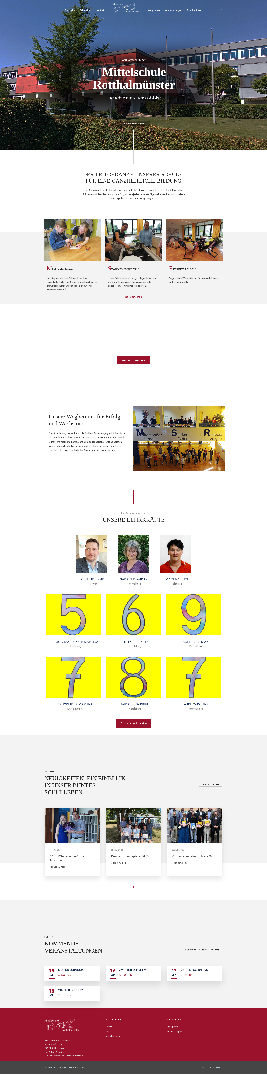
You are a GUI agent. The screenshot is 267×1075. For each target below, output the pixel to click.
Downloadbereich (195, 10)
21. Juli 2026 (178, 850)
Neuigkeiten (153, 10)
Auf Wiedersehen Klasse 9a (131, 856)
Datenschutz (206, 1067)
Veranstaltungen (173, 10)
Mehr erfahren (57, 863)
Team (108, 1031)
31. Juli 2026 (56, 850)
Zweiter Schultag (133, 969)
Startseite (70, 10)
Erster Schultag (71, 969)
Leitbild (109, 1026)
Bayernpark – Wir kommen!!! (194, 856)
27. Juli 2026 (117, 850)
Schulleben (85, 10)
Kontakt (100, 10)
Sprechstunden (113, 1036)
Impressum (217, 1067)
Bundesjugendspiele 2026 (68, 856)
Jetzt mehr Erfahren (133, 123)
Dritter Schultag (194, 969)
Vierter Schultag (72, 990)
